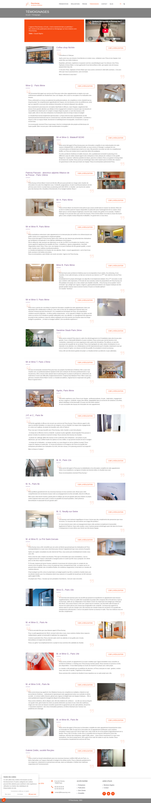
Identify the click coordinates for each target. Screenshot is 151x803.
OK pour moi (32, 794)
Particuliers (81, 788)
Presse (84, 4)
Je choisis (20, 794)
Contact (104, 4)
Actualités (81, 793)
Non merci (8, 794)
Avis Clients (82, 790)
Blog (111, 4)
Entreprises (81, 785)
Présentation (63, 4)
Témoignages (94, 4)
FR (120, 4)
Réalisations (75, 4)
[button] (4, 800)
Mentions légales (109, 785)
